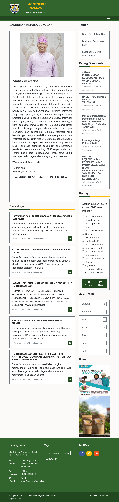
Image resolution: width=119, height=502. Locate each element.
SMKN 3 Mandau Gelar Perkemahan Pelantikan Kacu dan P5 (41, 251)
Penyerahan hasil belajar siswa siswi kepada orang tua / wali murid (42, 217)
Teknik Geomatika (94, 230)
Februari (93, 311)
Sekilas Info (52, 459)
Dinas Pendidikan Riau (94, 34)
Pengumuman (52, 453)
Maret (93, 319)
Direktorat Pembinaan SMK (93, 43)
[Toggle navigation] (108, 18)
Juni (93, 343)
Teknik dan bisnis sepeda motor (94, 253)
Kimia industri (92, 241)
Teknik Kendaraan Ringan (94, 260)
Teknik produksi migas (93, 225)
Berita (66, 453)
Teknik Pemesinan (94, 244)
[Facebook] (82, 453)
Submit (88, 285)
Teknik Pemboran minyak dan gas (94, 218)
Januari (93, 303)
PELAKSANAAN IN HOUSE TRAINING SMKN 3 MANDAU (38, 322)
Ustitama (105, 495)
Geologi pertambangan (92, 235)
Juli (93, 351)
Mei (93, 335)
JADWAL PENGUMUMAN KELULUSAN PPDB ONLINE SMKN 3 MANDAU (42, 284)
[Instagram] (90, 453)
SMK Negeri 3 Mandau (43, 495)
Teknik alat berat (93, 248)
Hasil (100, 285)
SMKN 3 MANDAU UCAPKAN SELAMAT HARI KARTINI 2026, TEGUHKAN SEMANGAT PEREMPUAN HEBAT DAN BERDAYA (42, 356)
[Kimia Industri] (94, 380)
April (93, 327)
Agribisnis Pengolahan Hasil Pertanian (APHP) (94, 269)
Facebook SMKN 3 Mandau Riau (92, 53)
